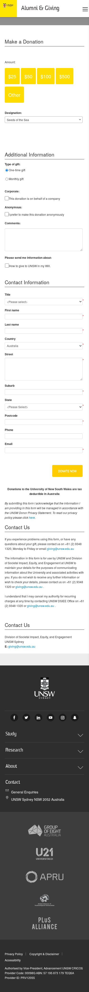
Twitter (26, 717)
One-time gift (17, 170)
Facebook (14, 717)
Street (9, 354)
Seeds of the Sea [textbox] (18, 120)
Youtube (50, 717)
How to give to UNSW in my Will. (30, 266)
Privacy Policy (14, 954)
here (32, 517)
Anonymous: (13, 207)
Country (10, 339)
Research (14, 750)
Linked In (38, 717)
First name (12, 310)
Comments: (13, 223)
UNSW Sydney (75, 717)
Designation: (13, 113)
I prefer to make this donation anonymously (36, 214)
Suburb (9, 385)
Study (10, 734)
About (11, 766)
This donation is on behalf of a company (34, 198)
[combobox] (44, 119)
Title (7, 294)
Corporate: (12, 191)
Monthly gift (16, 179)
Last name (12, 324)
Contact (12, 782)
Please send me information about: (28, 257)
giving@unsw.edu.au (60, 549)
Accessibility (13, 960)
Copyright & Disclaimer (44, 954)
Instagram (62, 717)
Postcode (11, 415)
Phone (9, 430)
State (8, 400)
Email (8, 444)
